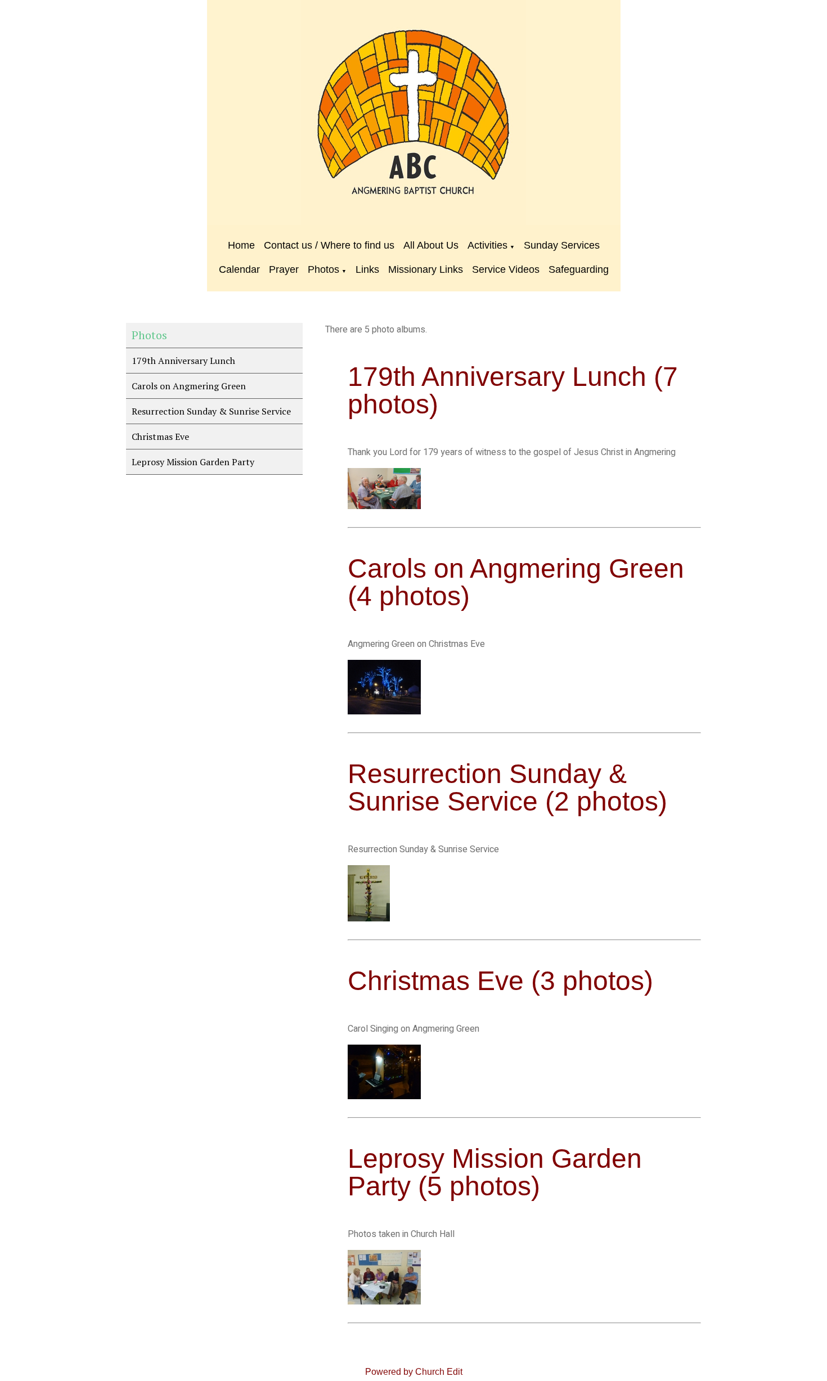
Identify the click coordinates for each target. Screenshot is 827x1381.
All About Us (431, 245)
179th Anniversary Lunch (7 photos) (513, 390)
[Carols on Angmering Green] (384, 711)
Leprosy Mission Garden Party (193, 462)
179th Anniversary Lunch (183, 360)
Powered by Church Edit (413, 1371)
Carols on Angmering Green (189, 386)
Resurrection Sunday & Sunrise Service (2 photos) (507, 787)
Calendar (239, 269)
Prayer (284, 269)
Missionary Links (425, 269)
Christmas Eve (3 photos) (500, 981)
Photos (323, 269)
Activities (487, 245)
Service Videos (506, 269)
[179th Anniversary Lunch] (384, 506)
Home (241, 245)
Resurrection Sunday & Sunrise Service (211, 411)
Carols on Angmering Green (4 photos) (516, 582)
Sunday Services (562, 245)
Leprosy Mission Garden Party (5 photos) (495, 1172)
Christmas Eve (160, 436)
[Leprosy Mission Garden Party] (384, 1301)
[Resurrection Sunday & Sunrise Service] (369, 918)
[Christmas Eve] (384, 1096)
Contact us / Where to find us (329, 245)
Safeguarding (579, 269)
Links (367, 269)
